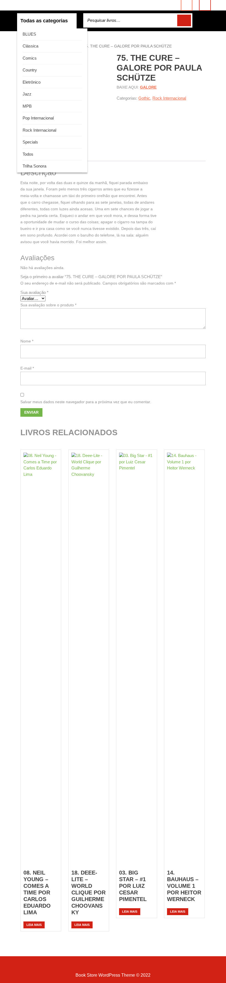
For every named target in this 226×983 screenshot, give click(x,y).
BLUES (29, 34)
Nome (26, 341)
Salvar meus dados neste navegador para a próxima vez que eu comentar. (85, 402)
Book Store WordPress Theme (105, 975)
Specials (30, 142)
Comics (30, 58)
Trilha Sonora (34, 166)
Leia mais (34, 924)
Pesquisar (184, 20)
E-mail (27, 368)
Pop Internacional (38, 118)
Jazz (27, 94)
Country (30, 70)
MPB (27, 106)
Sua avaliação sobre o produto (48, 305)
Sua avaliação (34, 292)
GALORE (148, 87)
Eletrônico (32, 82)
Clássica (30, 46)
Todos (28, 154)
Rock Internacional (39, 130)
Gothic (144, 98)
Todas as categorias (44, 20)
